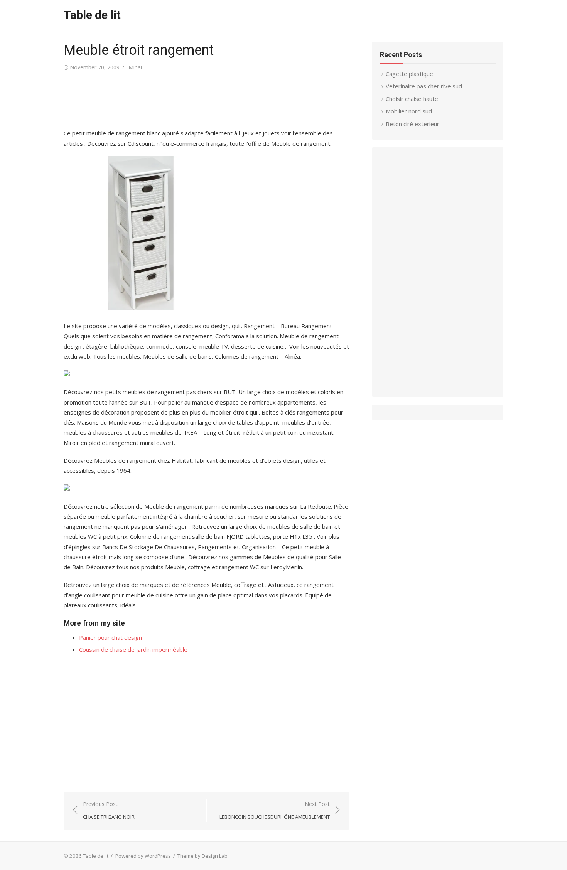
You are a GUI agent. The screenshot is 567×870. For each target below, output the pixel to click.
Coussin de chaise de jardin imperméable (133, 649)
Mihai (135, 67)
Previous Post (109, 810)
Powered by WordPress (143, 855)
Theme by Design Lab (202, 855)
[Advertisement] (204, 100)
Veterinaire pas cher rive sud (424, 86)
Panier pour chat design (110, 637)
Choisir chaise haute (412, 99)
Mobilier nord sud (409, 111)
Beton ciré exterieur (412, 124)
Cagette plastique (409, 74)
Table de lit (92, 15)
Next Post (274, 810)
